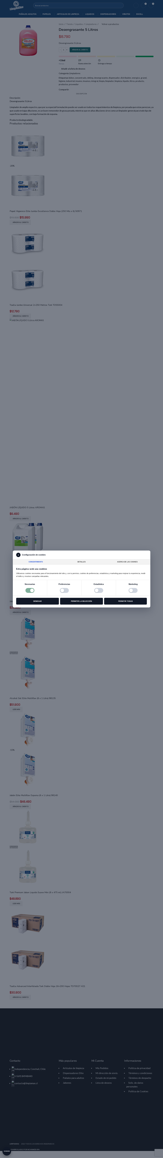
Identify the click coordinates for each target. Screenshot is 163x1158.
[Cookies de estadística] (98, 590)
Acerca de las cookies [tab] (127, 562)
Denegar (37, 601)
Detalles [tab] (81, 562)
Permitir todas (125, 601)
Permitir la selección (81, 601)
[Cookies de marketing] (133, 590)
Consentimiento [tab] (36, 562)
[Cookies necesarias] (29, 590)
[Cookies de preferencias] (64, 590)
